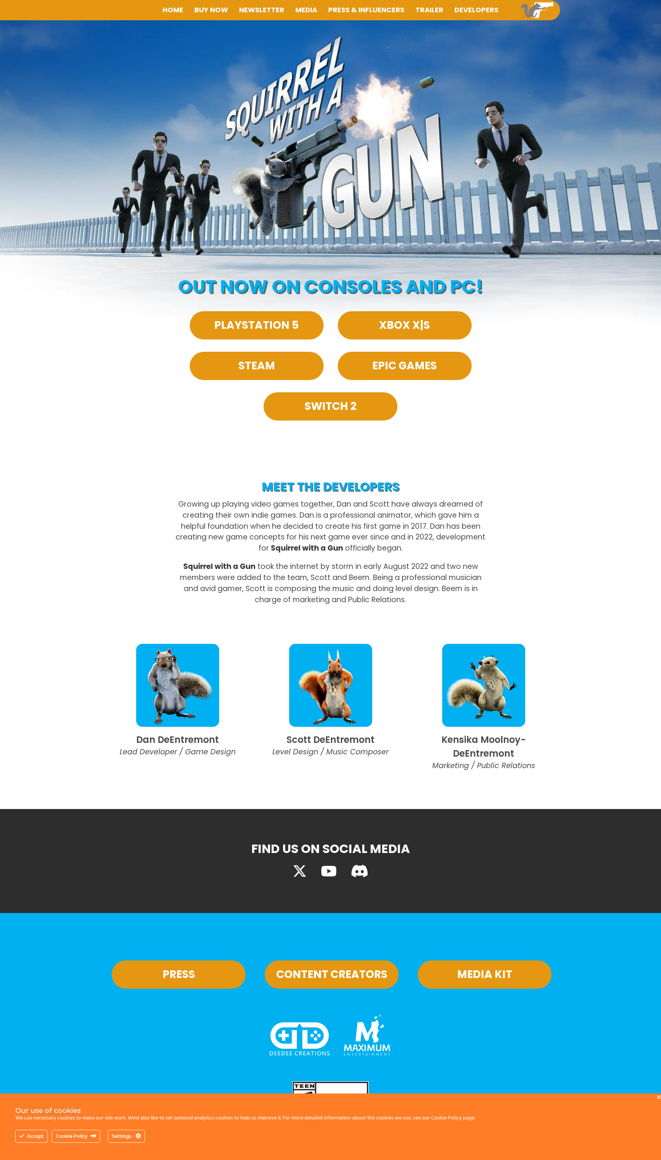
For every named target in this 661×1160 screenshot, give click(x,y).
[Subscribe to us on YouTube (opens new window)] (329, 871)
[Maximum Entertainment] (368, 1053)
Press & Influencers (366, 10)
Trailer (429, 10)
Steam (256, 365)
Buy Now (211, 10)
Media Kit (484, 974)
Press (179, 974)
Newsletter (261, 10)
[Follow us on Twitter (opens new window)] (300, 871)
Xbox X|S (404, 325)
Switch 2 (330, 406)
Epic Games (404, 365)
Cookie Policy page (452, 1118)
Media (306, 10)
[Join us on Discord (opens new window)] (359, 871)
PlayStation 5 (256, 325)
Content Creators (331, 974)
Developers (476, 10)
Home (173, 10)
